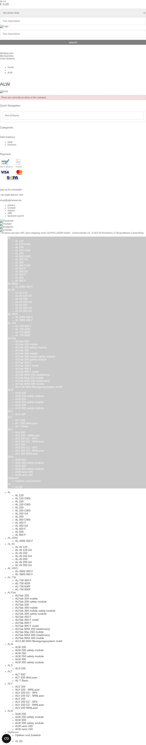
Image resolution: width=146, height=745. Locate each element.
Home (11, 67)
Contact (12, 208)
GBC (10, 213)
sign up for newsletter (11, 189)
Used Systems (7, 58)
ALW (10, 72)
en (4, 1)
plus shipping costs (36, 233)
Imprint (11, 210)
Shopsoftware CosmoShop (130, 233)
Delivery (12, 144)
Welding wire (6, 53)
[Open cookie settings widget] (6, 738)
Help (10, 142)
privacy (11, 205)
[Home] (4, 26)
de (1, 1)
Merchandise (6, 56)
